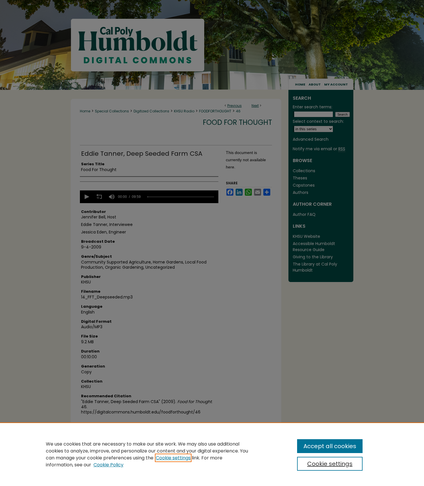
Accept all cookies (329, 446)
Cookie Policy (108, 464)
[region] (212, 454)
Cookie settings (173, 458)
